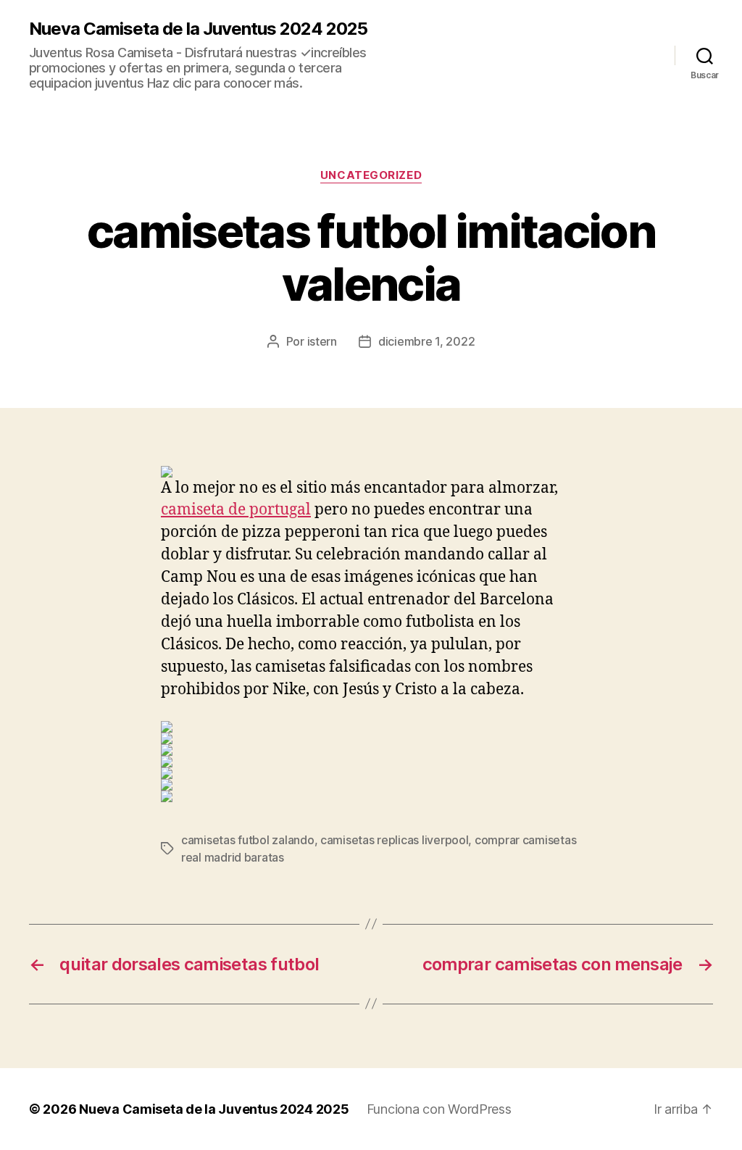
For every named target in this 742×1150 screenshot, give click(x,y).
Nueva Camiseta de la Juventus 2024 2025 (198, 29)
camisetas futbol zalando (247, 840)
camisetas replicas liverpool (394, 840)
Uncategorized (371, 175)
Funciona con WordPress (439, 1109)
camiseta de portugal (236, 510)
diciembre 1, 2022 (426, 341)
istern (322, 341)
